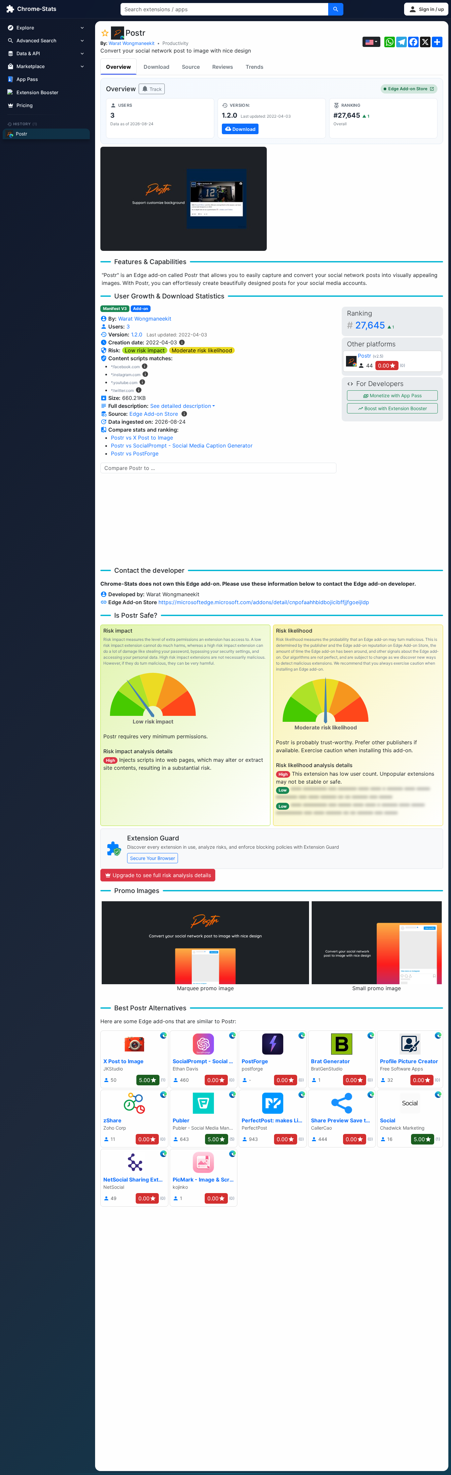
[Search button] (335, 9)
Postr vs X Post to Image (142, 437)
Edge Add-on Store (408, 88)
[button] (426, 9)
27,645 (374, 325)
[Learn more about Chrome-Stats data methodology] (184, 413)
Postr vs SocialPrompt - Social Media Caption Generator (182, 445)
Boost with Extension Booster (395, 408)
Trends (254, 66)
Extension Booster (37, 92)
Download (156, 66)
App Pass (27, 79)
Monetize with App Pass (395, 395)
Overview (118, 66)
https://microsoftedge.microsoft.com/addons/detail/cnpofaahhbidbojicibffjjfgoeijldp (263, 602)
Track (155, 89)
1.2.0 (136, 334)
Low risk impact (145, 350)
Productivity (175, 43)
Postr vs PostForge (134, 453)
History (25, 124)
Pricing (25, 105)
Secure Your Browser (152, 858)
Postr (364, 355)
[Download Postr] (272, 118)
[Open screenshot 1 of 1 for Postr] (183, 199)
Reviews (222, 66)
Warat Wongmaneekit (132, 43)
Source (191, 66)
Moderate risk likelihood (202, 350)
